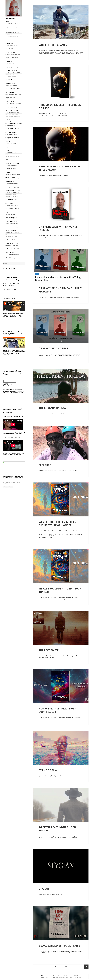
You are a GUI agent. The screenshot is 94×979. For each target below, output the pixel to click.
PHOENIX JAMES (11, 19)
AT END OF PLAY (48, 770)
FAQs (11, 235)
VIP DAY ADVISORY (13, 93)
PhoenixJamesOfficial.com (73, 976)
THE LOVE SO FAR (49, 650)
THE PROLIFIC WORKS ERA (13, 209)
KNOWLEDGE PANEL (12, 231)
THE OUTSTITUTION (11, 133)
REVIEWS (11, 213)
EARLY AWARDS (12, 182)
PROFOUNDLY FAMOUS (13, 115)
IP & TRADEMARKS (10, 240)
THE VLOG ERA (12, 204)
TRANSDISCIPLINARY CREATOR (14, 124)
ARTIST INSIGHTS (12, 177)
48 (66, 967)
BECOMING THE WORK (12, 111)
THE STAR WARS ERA (12, 200)
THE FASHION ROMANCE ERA (13, 191)
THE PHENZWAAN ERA (12, 186)
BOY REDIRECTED (14, 102)
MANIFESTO (12, 35)
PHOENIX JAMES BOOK (12, 75)
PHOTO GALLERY (13, 53)
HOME (13, 22)
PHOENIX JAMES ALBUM (12, 164)
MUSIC (12, 155)
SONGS (11, 151)
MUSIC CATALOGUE (11, 169)
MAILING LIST (12, 44)
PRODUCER (11, 120)
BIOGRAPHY (13, 26)
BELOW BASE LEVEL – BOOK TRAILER (60, 945)
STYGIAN (44, 888)
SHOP (12, 40)
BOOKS (12, 31)
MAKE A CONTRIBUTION (13, 249)
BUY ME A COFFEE (12, 253)
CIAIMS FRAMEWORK (14, 222)
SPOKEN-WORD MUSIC (12, 57)
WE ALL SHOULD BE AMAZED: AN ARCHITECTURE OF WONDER (57, 523)
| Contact (77, 977)
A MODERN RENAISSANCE (13, 137)
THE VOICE (11, 142)
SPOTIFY (13, 173)
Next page (86, 967)
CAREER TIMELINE (11, 84)
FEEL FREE (45, 465)
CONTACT (13, 257)
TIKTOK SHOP (12, 49)
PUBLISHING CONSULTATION (13, 89)
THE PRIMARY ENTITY (13, 217)
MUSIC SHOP (10, 62)
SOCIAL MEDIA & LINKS (12, 244)
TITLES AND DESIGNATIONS (13, 226)
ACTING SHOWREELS (13, 71)
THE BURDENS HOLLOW (52, 408)
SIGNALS (12, 146)
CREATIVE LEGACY (13, 97)
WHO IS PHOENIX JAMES (53, 44)
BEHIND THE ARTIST (13, 106)
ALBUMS (12, 160)
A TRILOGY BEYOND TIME (53, 348)
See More (78, 53)
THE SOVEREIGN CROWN (13, 129)
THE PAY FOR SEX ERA (12, 195)
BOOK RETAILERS (12, 80)
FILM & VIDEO (13, 66)
